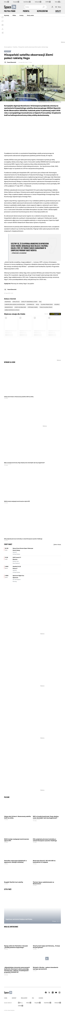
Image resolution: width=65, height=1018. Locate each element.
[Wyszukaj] (43, 7)
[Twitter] (49, 992)
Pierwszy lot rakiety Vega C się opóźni (22, 283)
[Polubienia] (2, 17)
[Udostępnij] (2, 33)
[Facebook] (45, 992)
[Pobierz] (2, 29)
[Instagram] (59, 992)
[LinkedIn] (52, 992)
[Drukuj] (2, 25)
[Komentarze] (2, 21)
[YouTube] (56, 992)
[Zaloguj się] (52, 7)
